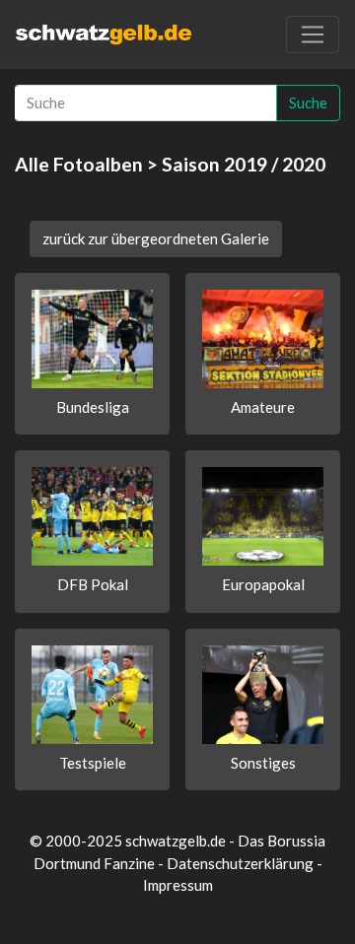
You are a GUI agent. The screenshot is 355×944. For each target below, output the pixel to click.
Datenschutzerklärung (240, 863)
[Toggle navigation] (312, 34)
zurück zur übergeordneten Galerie (155, 238)
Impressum (178, 885)
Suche (308, 102)
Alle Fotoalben (79, 164)
